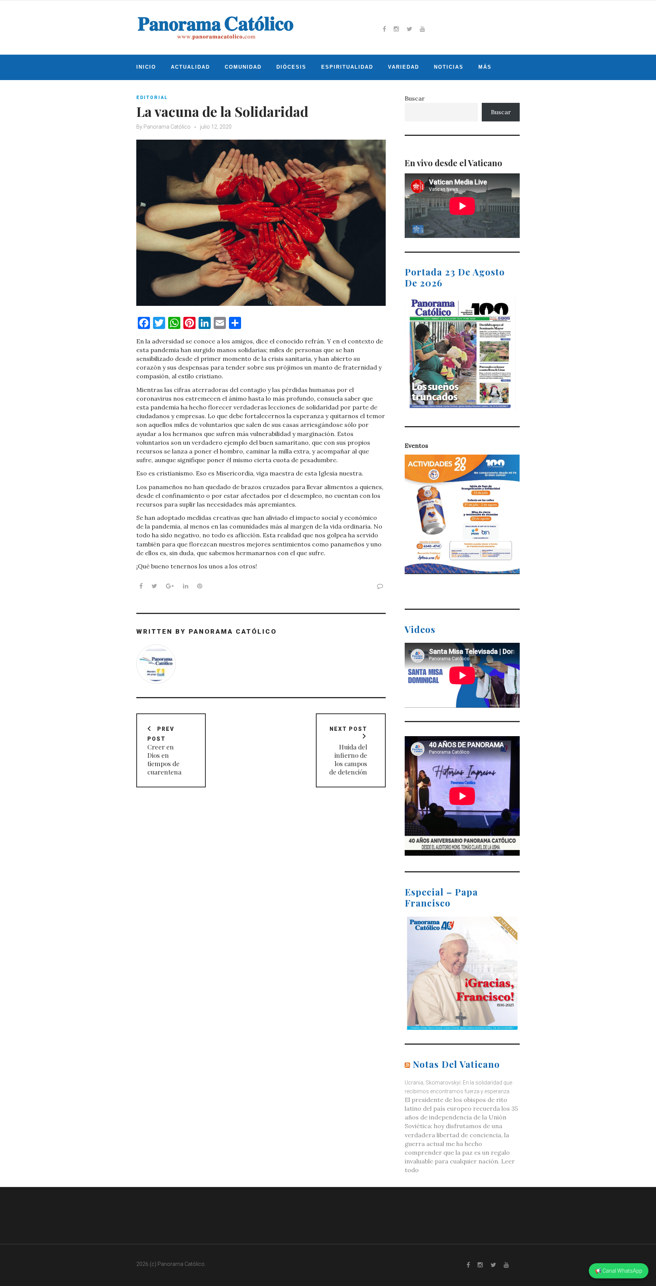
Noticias (449, 67)
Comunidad (243, 67)
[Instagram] (396, 29)
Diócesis (291, 67)
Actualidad (190, 67)
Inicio (146, 67)
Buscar (415, 98)
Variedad (403, 67)
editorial (152, 97)
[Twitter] (409, 29)
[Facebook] (384, 29)
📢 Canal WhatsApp (618, 1271)
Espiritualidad (347, 67)
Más (485, 67)
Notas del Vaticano (456, 1064)
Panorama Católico (167, 127)
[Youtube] (422, 29)
